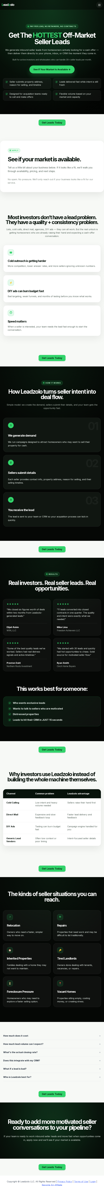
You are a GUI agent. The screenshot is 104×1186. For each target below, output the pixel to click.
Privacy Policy (64, 1181)
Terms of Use (81, 1181)
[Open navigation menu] (99, 5)
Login (93, 1181)
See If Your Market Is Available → (52, 69)
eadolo (8, 4)
